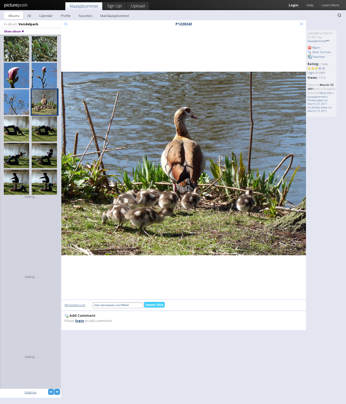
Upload (138, 6)
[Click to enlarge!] (183, 163)
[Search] (339, 15)
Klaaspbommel (84, 6)
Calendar (46, 15)
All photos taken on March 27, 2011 (319, 109)
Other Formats (321, 52)
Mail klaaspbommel (114, 15)
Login (293, 5)
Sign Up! (114, 6)
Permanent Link (75, 305)
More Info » (326, 93)
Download (318, 57)
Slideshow (30, 392)
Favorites (85, 15)
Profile (66, 15)
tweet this (154, 304)
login (79, 320)
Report (316, 47)
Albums (13, 15)
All (29, 15)
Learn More (330, 5)
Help (310, 5)
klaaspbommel (316, 41)
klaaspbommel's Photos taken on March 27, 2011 (317, 100)
